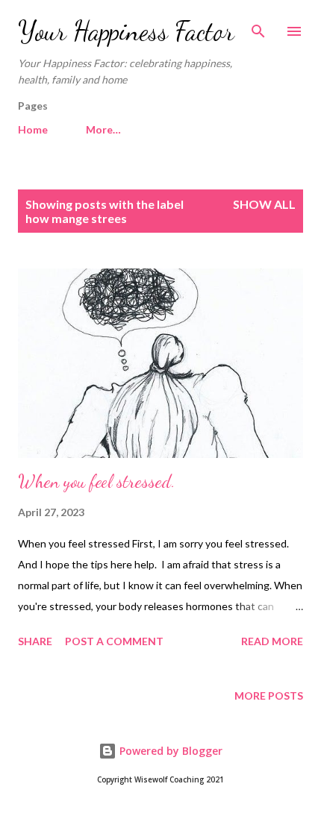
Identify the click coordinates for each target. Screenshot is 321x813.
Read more (272, 641)
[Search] (258, 27)
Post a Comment (114, 641)
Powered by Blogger (169, 751)
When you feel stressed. (96, 481)
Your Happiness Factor (126, 31)
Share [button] (35, 641)
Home (33, 129)
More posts (268, 695)
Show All (264, 204)
